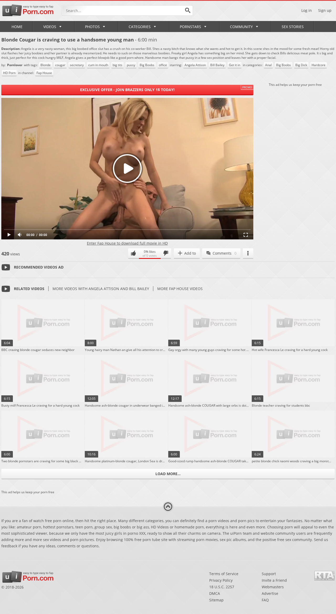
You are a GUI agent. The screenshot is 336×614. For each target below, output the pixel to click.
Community (241, 26)
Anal (268, 65)
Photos (92, 26)
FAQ (265, 599)
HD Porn (9, 73)
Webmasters (273, 586)
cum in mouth (98, 65)
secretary (77, 65)
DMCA (214, 593)
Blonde (45, 65)
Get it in (234, 65)
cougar (60, 65)
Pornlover (15, 65)
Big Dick (301, 65)
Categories (140, 26)
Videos (49, 26)
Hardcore (319, 65)
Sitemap (216, 599)
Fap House (44, 73)
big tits (117, 65)
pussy (131, 65)
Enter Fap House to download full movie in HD (127, 243)
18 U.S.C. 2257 (221, 586)
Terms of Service (223, 573)
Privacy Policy (221, 580)
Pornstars (190, 26)
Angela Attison (195, 65)
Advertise (270, 593)
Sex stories (293, 26)
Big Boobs (147, 65)
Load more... (168, 473)
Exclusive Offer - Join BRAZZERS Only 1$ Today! (127, 89)
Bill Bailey (217, 65)
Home (17, 26)
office (163, 65)
